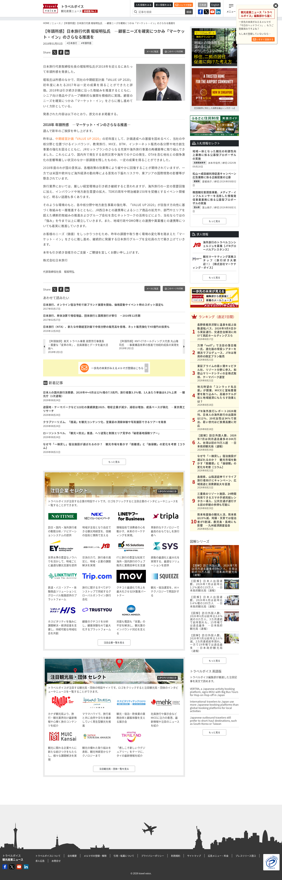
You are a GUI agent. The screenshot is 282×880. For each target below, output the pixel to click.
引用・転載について (124, 855)
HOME (46, 23)
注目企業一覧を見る (114, 642)
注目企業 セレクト (69, 490)
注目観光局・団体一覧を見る (114, 768)
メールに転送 (152, 51)
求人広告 (40, 860)
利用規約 (175, 855)
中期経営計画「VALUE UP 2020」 (78, 138)
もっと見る (114, 461)
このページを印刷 (175, 51)
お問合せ (56, 860)
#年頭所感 (86, 43)
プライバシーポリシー (152, 855)
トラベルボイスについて (48, 855)
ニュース (56, 23)
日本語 (202, 4)
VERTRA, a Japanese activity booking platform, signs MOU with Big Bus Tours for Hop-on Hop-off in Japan (214, 692)
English (215, 4)
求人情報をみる (164, 4)
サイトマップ (194, 855)
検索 (189, 12)
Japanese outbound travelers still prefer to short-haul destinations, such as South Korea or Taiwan (213, 720)
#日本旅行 (72, 43)
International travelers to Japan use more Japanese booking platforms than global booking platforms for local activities (214, 706)
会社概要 (72, 855)
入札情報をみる (144, 4)
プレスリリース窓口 (245, 855)
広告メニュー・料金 (218, 855)
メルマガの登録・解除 (95, 855)
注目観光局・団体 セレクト (78, 677)
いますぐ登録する (264, 39)
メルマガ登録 (185, 4)
